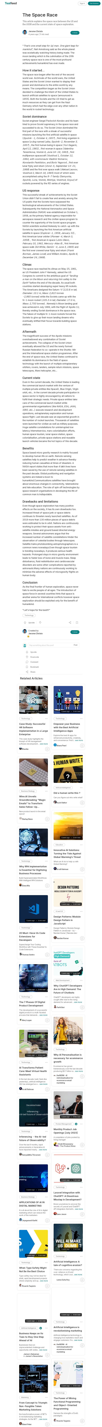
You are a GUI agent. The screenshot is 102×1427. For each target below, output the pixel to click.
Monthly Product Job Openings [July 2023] (66, 1131)
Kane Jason (61, 1214)
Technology (29, 615)
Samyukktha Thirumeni (31, 1155)
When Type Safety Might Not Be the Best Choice (33, 1270)
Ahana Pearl (61, 746)
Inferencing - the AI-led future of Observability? (32, 1138)
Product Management (64, 1124)
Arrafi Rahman (62, 869)
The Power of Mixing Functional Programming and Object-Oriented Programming (67, 1403)
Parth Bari (61, 1007)
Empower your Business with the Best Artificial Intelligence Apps (67, 727)
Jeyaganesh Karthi (29, 1220)
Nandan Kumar (63, 938)
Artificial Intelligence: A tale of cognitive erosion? (68, 1263)
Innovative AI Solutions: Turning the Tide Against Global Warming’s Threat (67, 853)
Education (59, 845)
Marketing (25, 1397)
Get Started (94, 3)
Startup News (27, 819)
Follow (75, 33)
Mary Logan (27, 1020)
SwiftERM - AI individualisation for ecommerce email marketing (65, 1079)
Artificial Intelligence (63, 788)
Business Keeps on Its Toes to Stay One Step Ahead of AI (31, 1337)
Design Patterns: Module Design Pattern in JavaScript (67, 920)
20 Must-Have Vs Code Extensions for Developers (32, 936)
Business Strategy (28, 791)
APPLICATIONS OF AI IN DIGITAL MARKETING (32, 1204)
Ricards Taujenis (63, 1421)
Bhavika (25, 749)
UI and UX (59, 911)
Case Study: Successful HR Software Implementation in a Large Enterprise (33, 729)
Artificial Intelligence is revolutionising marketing (68, 1329)
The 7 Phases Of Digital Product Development (32, 1004)
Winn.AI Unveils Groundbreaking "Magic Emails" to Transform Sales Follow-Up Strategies (32, 802)
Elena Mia (26, 886)
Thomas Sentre (28, 955)
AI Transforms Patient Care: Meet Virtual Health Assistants (33, 1071)
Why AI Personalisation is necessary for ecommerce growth (68, 1058)
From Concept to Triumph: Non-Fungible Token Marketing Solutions (33, 1406)
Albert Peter (27, 1424)
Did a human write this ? (67, 793)
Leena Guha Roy (63, 1280)
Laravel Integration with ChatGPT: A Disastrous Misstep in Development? (67, 1196)
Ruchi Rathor (62, 803)
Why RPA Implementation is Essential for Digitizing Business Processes (33, 870)
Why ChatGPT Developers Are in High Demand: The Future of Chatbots (68, 989)
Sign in (82, 3)
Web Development (63, 980)
